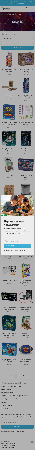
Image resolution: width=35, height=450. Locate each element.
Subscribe (10, 245)
